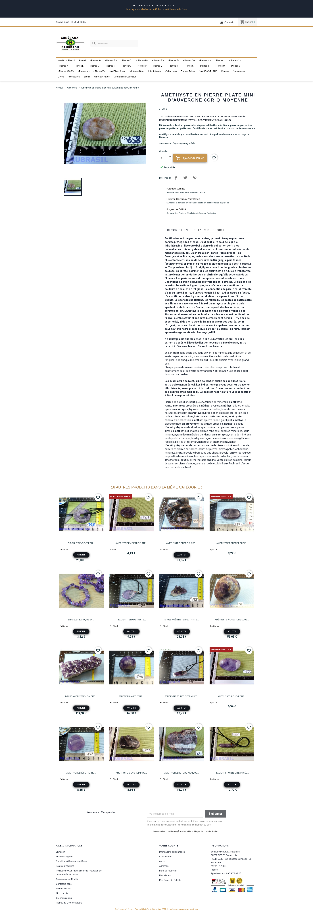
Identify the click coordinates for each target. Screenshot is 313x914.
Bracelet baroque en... (81, 620)
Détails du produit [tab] (210, 230)
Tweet (185, 177)
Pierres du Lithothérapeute (69, 903)
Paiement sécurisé (65, 866)
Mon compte (62, 893)
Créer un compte (64, 898)
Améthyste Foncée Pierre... (231, 543)
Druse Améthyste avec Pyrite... (181, 620)
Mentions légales (64, 856)
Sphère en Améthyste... (131, 696)
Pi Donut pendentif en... (81, 543)
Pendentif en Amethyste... (131, 620)
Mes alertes (165, 875)
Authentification (63, 888)
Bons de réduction (168, 870)
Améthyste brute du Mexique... (181, 773)
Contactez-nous (64, 884)
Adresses (163, 866)
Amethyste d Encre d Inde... (131, 773)
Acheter (81, 555)
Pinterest (194, 177)
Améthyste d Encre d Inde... (181, 543)
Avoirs (162, 861)
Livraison (60, 852)
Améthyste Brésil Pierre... (81, 773)
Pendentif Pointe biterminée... (182, 696)
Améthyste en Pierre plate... (131, 543)
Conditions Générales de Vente (71, 861)
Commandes (165, 856)
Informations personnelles (172, 852)
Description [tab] (177, 230)
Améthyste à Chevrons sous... (232, 620)
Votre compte (168, 845)
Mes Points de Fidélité (170, 880)
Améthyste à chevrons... (232, 696)
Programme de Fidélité (67, 879)
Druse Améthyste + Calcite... (81, 696)
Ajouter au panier (190, 158)
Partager (176, 177)
